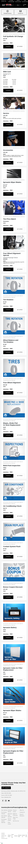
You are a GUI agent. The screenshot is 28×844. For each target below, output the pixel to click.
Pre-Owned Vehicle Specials (4, 821)
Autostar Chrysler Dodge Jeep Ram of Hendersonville (4, 836)
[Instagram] (5, 800)
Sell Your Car (16, 820)
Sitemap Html (19, 836)
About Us (22, 810)
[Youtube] (8, 800)
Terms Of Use (12, 836)
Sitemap (16, 835)
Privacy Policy (9, 836)
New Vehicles (4, 810)
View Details (6, 86)
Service (10, 807)
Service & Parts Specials (10, 815)
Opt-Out (26, 836)
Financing (16, 807)
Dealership (23, 807)
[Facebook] (2, 800)
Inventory (4, 807)
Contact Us (7, 787)
